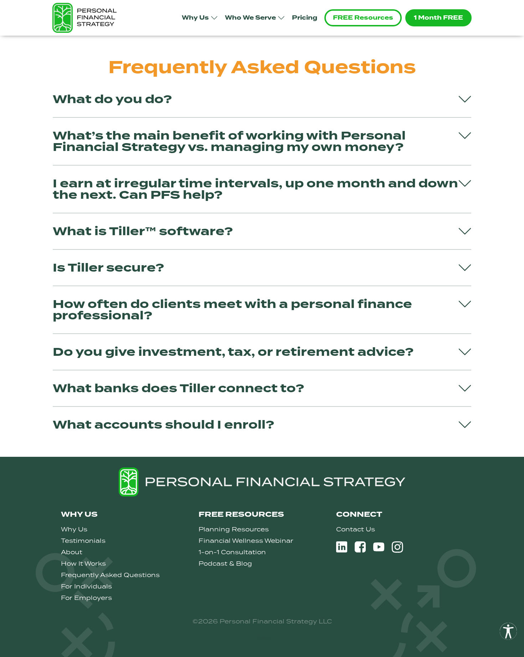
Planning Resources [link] (234, 529)
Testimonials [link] (83, 541)
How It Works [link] (83, 563)
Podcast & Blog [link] (225, 563)
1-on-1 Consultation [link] (232, 552)
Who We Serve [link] (250, 18)
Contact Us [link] (355, 529)
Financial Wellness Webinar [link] (246, 541)
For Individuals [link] (86, 586)
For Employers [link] (86, 598)
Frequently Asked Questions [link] (110, 575)
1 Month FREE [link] (438, 17)
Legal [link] (262, 637)
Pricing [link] (304, 18)
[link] (508, 631)
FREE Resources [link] (363, 17)
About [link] (71, 552)
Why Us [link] (195, 18)
